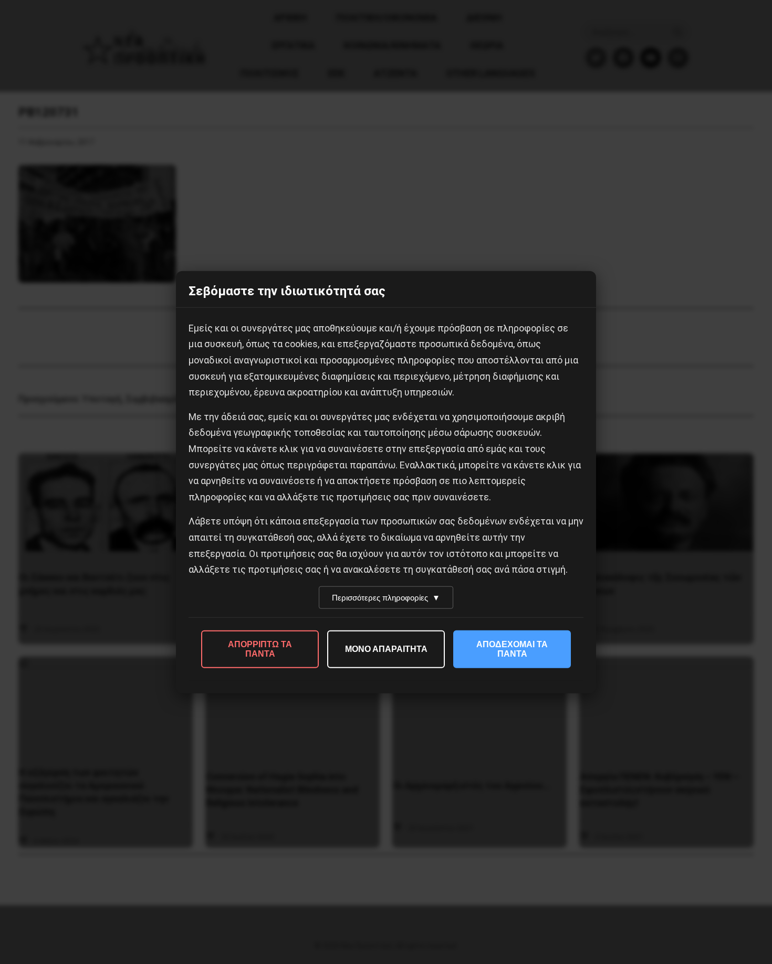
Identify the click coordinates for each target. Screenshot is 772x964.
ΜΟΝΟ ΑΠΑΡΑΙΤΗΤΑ (386, 648)
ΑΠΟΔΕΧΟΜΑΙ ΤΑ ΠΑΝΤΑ (512, 648)
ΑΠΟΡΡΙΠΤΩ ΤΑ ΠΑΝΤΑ (260, 648)
